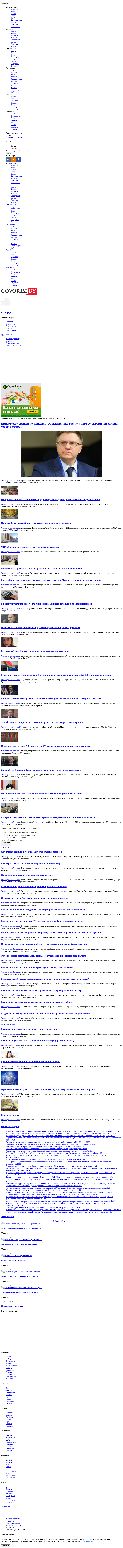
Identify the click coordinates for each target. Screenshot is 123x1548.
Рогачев (14, 88)
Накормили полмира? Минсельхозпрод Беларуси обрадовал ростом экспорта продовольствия (50, 499)
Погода (9, 328)
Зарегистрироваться (14, 137)
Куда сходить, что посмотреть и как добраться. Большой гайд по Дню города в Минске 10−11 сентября (50, 1151)
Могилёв (14, 9)
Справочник (11, 326)
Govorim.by (5, 1506)
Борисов (14, 33)
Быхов (13, 14)
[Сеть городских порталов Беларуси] (19, 295)
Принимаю (5, 1546)
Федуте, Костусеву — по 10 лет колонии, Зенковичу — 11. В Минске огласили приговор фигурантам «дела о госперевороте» (59, 1177)
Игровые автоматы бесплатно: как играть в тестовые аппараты (34, 898)
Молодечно (15, 40)
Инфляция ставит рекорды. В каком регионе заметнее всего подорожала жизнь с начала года (46, 1146)
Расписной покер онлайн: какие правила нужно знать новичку (34, 886)
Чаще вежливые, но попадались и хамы (19, 835)
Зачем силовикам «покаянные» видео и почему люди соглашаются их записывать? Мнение (45, 1160)
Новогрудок (15, 57)
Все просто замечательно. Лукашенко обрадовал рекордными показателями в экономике (48, 817)
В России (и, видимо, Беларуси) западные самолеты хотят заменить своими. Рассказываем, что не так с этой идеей (55, 1153)
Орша (13, 105)
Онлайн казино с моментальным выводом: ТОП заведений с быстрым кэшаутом (43, 955)
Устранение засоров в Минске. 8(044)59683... (20, 1244)
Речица (13, 85)
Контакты (10, 1527)
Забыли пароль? (12, 151)
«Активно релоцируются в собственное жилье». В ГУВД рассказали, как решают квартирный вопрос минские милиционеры (59, 1192)
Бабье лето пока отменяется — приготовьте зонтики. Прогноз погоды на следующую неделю (46, 1149)
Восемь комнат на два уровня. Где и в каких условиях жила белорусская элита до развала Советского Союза (52, 1194)
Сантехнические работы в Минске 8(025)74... (20, 1293)
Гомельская (10, 224)
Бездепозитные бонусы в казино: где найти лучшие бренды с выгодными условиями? (45, 1013)
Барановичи (15, 116)
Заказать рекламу (13, 339)
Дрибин (14, 18)
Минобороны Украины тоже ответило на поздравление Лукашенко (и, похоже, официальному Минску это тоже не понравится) (60, 1201)
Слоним (14, 61)
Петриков (14, 83)
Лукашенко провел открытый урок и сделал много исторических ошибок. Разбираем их (44, 1186)
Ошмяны (14, 59)
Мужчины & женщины (10, 1024)
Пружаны (14, 127)
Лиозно (14, 103)
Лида (13, 55)
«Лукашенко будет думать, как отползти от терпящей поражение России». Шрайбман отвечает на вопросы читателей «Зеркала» (60, 1136)
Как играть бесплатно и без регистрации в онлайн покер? (31, 863)
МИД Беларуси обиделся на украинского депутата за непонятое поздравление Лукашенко (45, 1207)
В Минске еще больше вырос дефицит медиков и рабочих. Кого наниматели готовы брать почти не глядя (51, 1166)
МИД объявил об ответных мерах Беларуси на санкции (30, 547)
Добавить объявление (61, 1221)
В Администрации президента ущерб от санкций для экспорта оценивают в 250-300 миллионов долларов (56, 675)
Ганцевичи (15, 118)
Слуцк (13, 42)
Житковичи (15, 75)
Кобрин (14, 120)
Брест (13, 114)
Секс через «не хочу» (12, 1115)
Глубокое (14, 101)
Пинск (13, 125)
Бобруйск (14, 11)
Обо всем (5, 847)
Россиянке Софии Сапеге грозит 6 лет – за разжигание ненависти (35, 651)
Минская (9, 185)
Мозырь (14, 81)
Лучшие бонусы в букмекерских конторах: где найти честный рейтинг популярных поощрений (51, 932)
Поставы (14, 109)
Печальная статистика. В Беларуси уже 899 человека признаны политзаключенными (46, 746)
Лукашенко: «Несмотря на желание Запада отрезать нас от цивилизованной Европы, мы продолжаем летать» (53, 1144)
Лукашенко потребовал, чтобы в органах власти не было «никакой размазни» (42, 568)
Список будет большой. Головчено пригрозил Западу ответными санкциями (41, 770)
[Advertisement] (61, 365)
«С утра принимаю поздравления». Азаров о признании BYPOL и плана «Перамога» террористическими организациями (58, 1188)
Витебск (14, 96)
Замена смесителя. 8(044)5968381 (15, 1260)
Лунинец (14, 122)
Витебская (10, 250)
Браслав (14, 99)
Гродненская (11, 204)
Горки (13, 16)
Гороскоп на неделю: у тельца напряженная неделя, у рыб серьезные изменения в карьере (48, 1089)
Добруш (14, 72)
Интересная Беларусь (12, 1306)
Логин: (14, 146)
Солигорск (15, 44)
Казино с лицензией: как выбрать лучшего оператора (29, 1029)
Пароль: (14, 148)
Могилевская (11, 163)
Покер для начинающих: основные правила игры (27, 875)
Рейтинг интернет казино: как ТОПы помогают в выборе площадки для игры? (42, 921)
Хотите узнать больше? (10, 480)
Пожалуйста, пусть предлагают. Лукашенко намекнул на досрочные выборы (41, 793)
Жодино (14, 38)
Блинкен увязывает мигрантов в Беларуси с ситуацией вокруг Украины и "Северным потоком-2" (52, 698)
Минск (13, 31)
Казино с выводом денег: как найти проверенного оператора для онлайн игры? (43, 990)
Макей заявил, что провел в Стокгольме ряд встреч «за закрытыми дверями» (42, 722)
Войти (8, 135)
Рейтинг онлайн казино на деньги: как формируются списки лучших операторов (43, 909)
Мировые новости (13, 1525)
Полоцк (14, 107)
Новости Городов (10, 1126)
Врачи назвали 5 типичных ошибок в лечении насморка (30, 1061)
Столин (14, 129)
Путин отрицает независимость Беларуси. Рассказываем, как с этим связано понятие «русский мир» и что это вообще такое (59, 1212)
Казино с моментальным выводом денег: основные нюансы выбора (36, 1002)
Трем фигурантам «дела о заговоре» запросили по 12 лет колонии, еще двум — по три (43, 1190)
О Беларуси (10, 324)
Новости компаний (14, 1523)
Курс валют (6, 335)
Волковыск (15, 53)
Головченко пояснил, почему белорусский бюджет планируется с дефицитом (40, 627)
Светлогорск (16, 90)
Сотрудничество (12, 343)
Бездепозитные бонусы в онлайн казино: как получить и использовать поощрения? (45, 979)
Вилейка (14, 35)
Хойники (14, 92)
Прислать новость (13, 345)
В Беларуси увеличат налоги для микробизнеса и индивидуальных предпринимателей (46, 604)
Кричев (14, 22)
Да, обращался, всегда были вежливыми (20, 833)
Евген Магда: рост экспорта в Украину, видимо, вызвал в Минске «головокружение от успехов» (51, 580)
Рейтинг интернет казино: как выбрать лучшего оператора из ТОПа (37, 967)
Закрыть (4, 3)
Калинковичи (16, 79)
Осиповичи (15, 27)
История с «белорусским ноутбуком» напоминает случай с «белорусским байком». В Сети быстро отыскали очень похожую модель (62, 1184)
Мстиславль (15, 24)
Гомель (13, 70)
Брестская (10, 268)
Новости (9, 322)
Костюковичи (16, 20)
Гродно (13, 51)
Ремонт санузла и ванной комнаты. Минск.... (20, 1276)
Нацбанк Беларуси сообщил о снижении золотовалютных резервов (36, 523)
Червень (14, 46)
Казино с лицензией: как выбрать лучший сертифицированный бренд (37, 1040)
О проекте (10, 341)
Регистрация (24, 151)
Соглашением (87, 1541)
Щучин (14, 66)
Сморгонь (15, 64)
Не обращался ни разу (12, 840)
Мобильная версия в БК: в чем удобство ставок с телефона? (32, 852)
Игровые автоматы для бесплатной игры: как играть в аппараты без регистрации (44, 944)
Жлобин (14, 77)
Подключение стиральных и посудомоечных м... (22, 1228)
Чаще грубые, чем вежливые (15, 837)
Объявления (11, 330)
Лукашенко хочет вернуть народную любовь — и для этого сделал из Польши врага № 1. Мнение (48, 1142)
